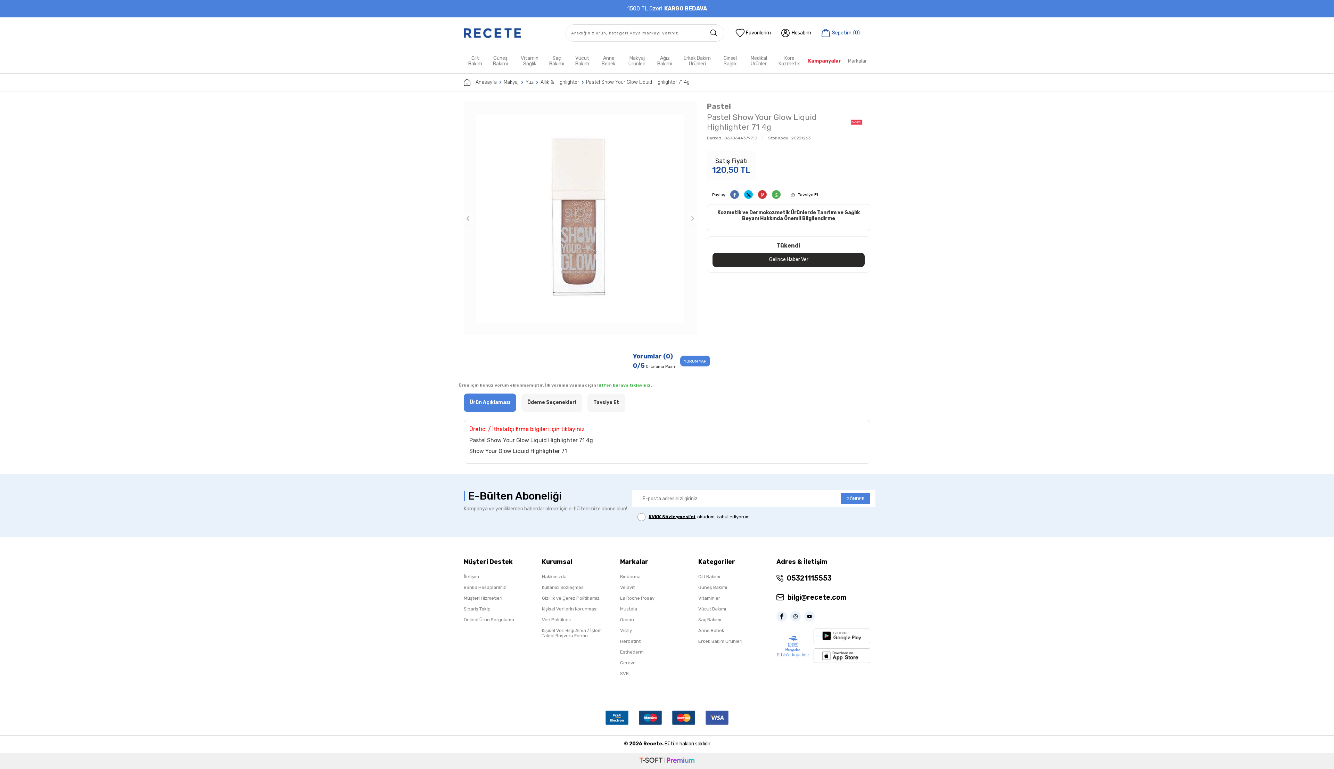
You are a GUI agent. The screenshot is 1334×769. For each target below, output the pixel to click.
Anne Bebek (609, 61)
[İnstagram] (797, 616)
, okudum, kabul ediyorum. (700, 516)
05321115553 (809, 578)
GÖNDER (856, 498)
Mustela (628, 609)
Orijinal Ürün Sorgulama (489, 619)
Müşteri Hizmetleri (483, 598)
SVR (624, 673)
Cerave (628, 662)
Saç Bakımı (556, 61)
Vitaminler (709, 598)
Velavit (627, 587)
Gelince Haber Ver (788, 259)
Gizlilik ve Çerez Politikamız (571, 598)
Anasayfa (486, 82)
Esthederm (632, 652)
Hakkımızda (554, 576)
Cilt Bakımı (709, 576)
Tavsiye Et (808, 194)
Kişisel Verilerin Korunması (570, 609)
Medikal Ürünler (759, 61)
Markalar (857, 61)
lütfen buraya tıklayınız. (624, 385)
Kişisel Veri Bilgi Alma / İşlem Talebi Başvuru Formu (572, 633)
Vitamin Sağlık (529, 61)
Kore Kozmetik (789, 61)
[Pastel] (856, 123)
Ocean (627, 619)
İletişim (471, 576)
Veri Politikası (556, 619)
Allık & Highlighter (560, 82)
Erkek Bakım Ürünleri (697, 61)
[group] (580, 218)
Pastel (719, 106)
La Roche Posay (637, 598)
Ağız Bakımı (664, 61)
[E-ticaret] (667, 761)
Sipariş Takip (477, 609)
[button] (468, 218)
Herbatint (630, 641)
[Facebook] (783, 616)
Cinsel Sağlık (730, 61)
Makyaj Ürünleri (636, 61)
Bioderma (630, 576)
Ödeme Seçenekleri (551, 402)
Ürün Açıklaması (490, 402)
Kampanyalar (824, 61)
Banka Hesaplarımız (485, 587)
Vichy (626, 630)
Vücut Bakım (582, 61)
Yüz (530, 82)
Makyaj (511, 82)
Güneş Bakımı (500, 61)
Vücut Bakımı (712, 609)
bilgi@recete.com (817, 597)
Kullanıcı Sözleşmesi (563, 587)
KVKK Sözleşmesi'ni (672, 516)
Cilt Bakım (475, 61)
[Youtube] (811, 616)
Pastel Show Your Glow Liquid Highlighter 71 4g (638, 82)
